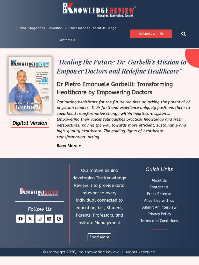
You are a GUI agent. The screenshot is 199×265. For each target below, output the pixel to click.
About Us (99, 28)
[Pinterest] (59, 219)
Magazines (37, 28)
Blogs (112, 28)
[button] (183, 34)
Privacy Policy (159, 214)
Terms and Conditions (159, 221)
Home (21, 28)
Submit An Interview (159, 207)
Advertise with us (159, 200)
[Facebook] (20, 219)
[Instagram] (39, 219)
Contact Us (67, 40)
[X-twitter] (30, 219)
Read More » (69, 145)
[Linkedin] (49, 219)
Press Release (79, 28)
